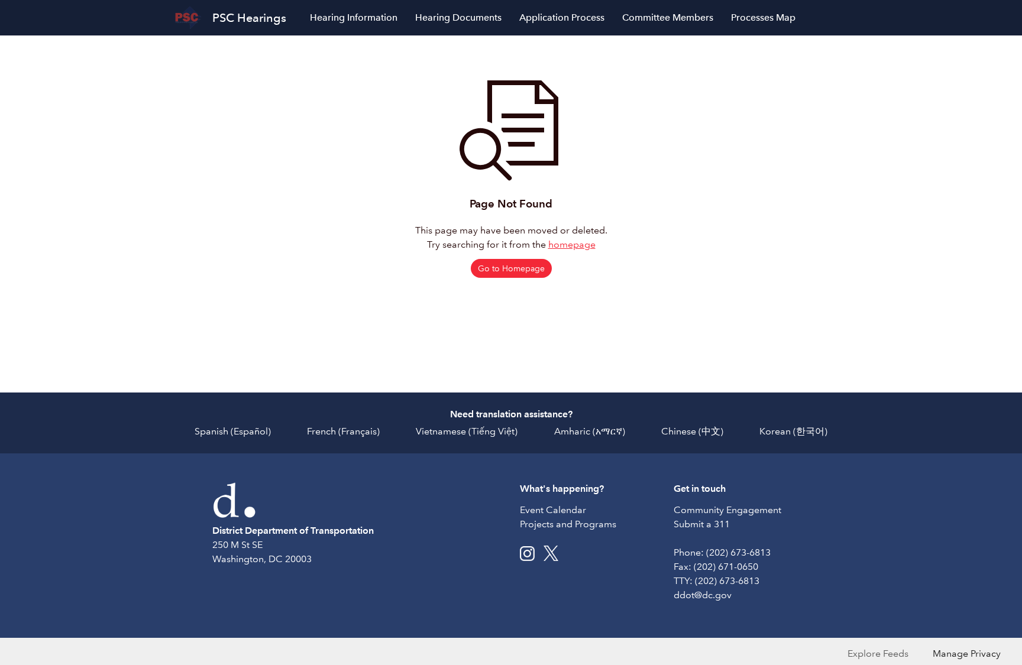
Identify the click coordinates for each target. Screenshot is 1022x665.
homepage (572, 244)
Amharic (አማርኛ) (589, 431)
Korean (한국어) (793, 431)
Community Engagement (727, 509)
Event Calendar (553, 509)
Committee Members (667, 17)
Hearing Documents (458, 17)
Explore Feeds (878, 653)
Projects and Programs (568, 524)
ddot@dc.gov (703, 595)
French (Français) (343, 431)
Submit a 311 (702, 524)
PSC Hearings (249, 18)
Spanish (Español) (233, 431)
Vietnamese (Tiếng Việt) (467, 431)
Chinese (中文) (692, 431)
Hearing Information (353, 17)
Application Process (561, 17)
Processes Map (763, 17)
